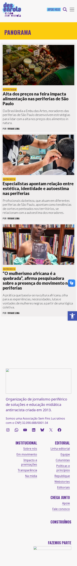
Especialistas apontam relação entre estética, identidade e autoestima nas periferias (38, 188)
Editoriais (63, 487)
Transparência (27, 470)
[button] (72, 316)
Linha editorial (60, 449)
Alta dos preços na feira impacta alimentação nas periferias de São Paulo (35, 98)
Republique (62, 476)
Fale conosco (61, 509)
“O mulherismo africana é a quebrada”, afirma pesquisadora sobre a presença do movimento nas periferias (37, 280)
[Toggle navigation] (72, 9)
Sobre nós (30, 449)
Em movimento (26, 454)
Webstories (62, 482)
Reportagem (9, 89)
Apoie (66, 503)
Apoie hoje (54, 9)
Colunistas (63, 460)
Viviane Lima (14, 128)
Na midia (31, 476)
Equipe (65, 454)
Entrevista (9, 179)
